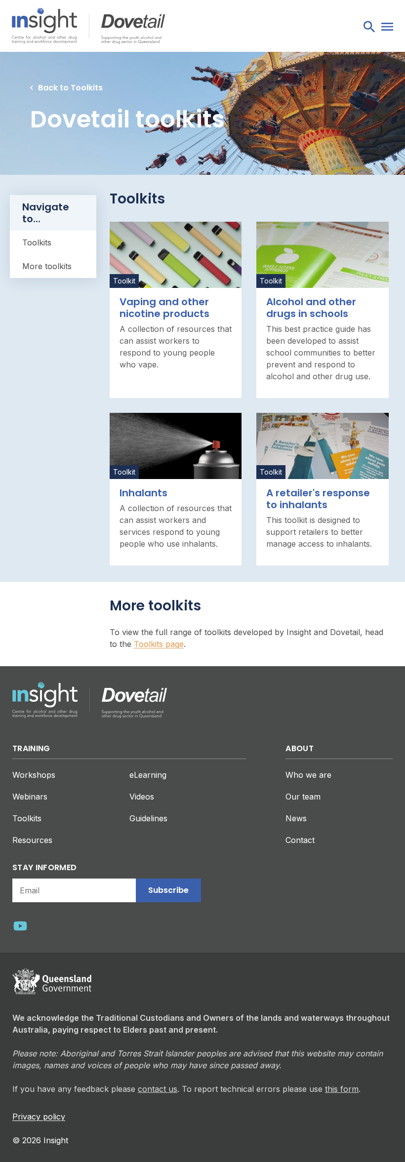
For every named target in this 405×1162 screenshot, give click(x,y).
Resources (32, 840)
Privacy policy (38, 1117)
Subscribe (168, 890)
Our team (303, 796)
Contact (300, 840)
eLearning (147, 775)
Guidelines (148, 818)
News (296, 818)
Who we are (308, 775)
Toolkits (26, 818)
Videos (141, 796)
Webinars (29, 796)
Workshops (33, 775)
